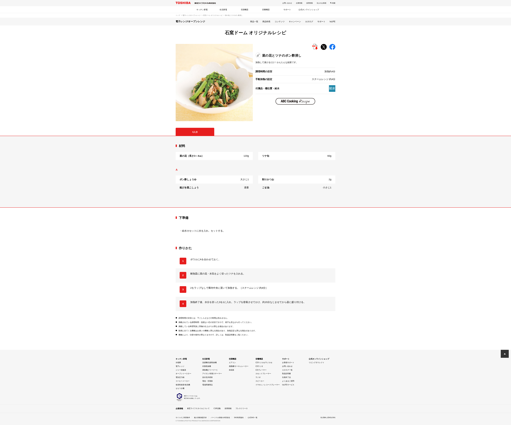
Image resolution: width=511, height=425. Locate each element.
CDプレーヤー (261, 370)
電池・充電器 (207, 381)
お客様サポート (288, 363)
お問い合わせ (287, 3)
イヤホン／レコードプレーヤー (268, 385)
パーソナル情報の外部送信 (220, 417)
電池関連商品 (207, 385)
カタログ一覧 (287, 370)
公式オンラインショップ (308, 10)
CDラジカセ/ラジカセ (264, 363)
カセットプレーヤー (263, 374)
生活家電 (223, 10)
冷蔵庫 (178, 363)
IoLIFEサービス (288, 385)
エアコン (232, 363)
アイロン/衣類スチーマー (212, 374)
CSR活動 (217, 408)
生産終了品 (286, 377)
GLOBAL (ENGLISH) (327, 417)
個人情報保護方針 (200, 417)
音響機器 (266, 10)
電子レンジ (180, 366)
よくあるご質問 (288, 381)
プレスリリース (242, 408)
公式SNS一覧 (252, 417)
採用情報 (309, 3)
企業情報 (299, 3)
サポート (287, 10)
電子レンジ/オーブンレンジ (192, 15)
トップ (178, 15)
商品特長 (266, 21)
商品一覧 (254, 21)
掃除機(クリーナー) (209, 370)
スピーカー (260, 381)
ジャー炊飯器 (181, 370)
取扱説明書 (286, 374)
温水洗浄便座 (207, 377)
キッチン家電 (202, 10)
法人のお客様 (321, 3)
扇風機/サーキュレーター (238, 366)
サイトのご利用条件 (183, 417)
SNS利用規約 (239, 417)
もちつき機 (180, 388)
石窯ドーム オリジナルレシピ (212, 15)
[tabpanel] (255, 172)
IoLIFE (332, 21)
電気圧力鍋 (180, 377)
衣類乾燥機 (206, 366)
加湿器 (231, 370)
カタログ (309, 21)
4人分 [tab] (195, 132)
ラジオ (258, 377)
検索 (333, 3)
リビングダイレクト (316, 363)
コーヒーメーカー (182, 381)
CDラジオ (259, 366)
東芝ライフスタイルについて (198, 408)
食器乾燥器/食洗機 (183, 385)
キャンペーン (295, 21)
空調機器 (244, 10)
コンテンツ (280, 21)
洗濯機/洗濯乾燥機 (209, 363)
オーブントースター (183, 374)
